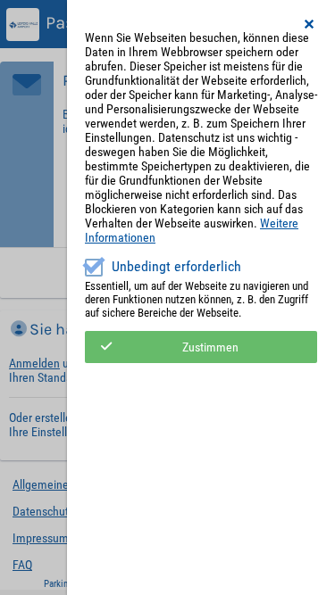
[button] (310, 24)
